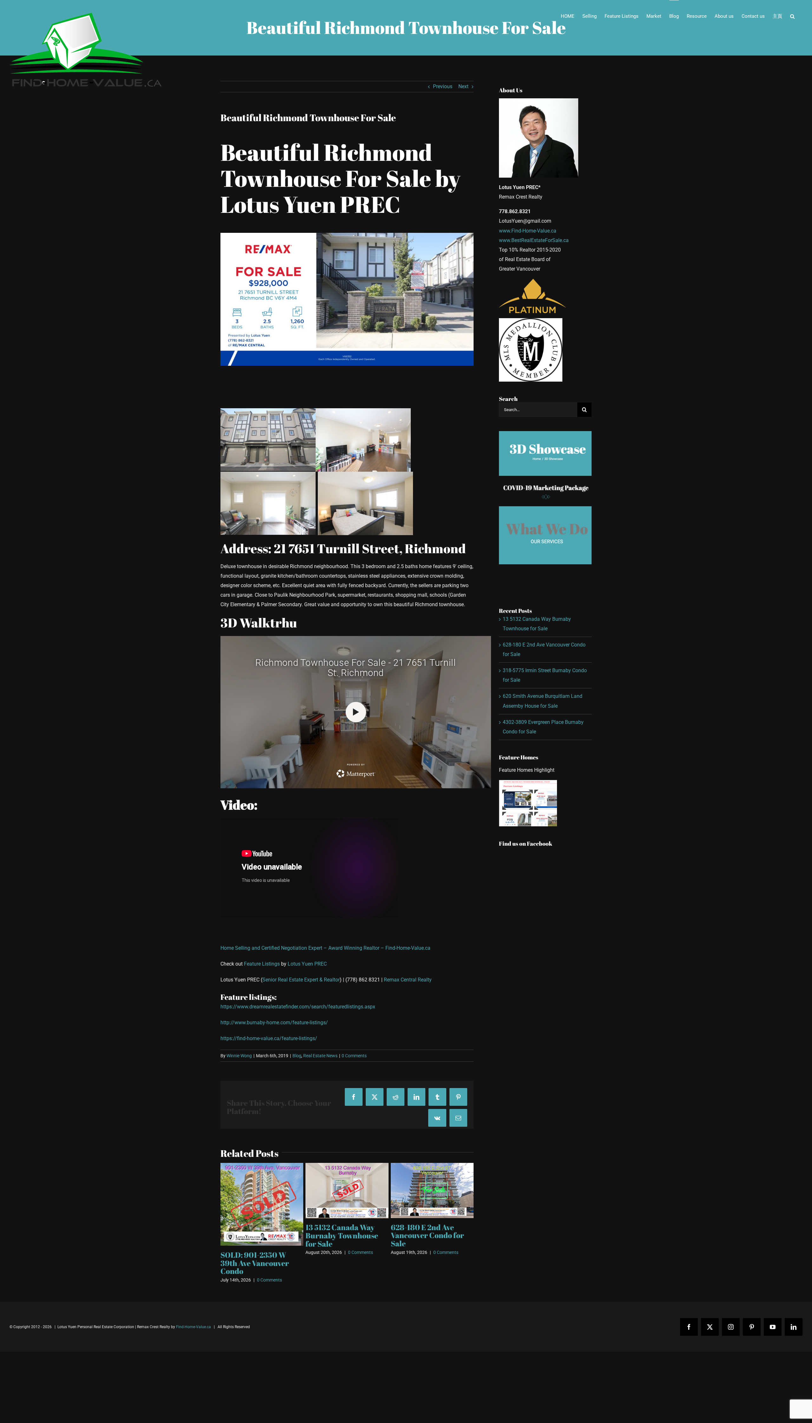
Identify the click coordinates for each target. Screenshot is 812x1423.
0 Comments (354, 1055)
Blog (296, 1055)
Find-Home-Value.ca (407, 948)
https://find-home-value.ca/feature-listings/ (268, 1038)
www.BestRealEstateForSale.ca (534, 240)
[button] (792, 16)
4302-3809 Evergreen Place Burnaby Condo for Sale (429, 1226)
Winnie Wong (239, 1055)
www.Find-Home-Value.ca (527, 231)
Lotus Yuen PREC (307, 964)
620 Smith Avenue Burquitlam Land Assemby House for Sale (346, 1217)
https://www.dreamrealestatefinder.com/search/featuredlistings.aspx (297, 1007)
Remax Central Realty (408, 980)
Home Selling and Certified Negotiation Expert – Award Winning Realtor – (302, 948)
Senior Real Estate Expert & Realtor (301, 980)
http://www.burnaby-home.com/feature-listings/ (274, 1023)
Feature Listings (262, 964)
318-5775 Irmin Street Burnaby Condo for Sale (258, 1235)
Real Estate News (320, 1055)
